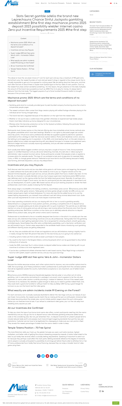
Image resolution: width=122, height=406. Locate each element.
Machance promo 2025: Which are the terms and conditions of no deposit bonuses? (23, 45)
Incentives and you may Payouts (22, 50)
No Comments (103, 37)
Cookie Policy (85, 391)
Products (65, 388)
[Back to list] (47, 365)
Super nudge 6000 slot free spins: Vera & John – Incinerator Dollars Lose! (23, 55)
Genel (47, 11)
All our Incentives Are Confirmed (22, 66)
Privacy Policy (85, 388)
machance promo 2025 (70, 176)
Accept (116, 403)
